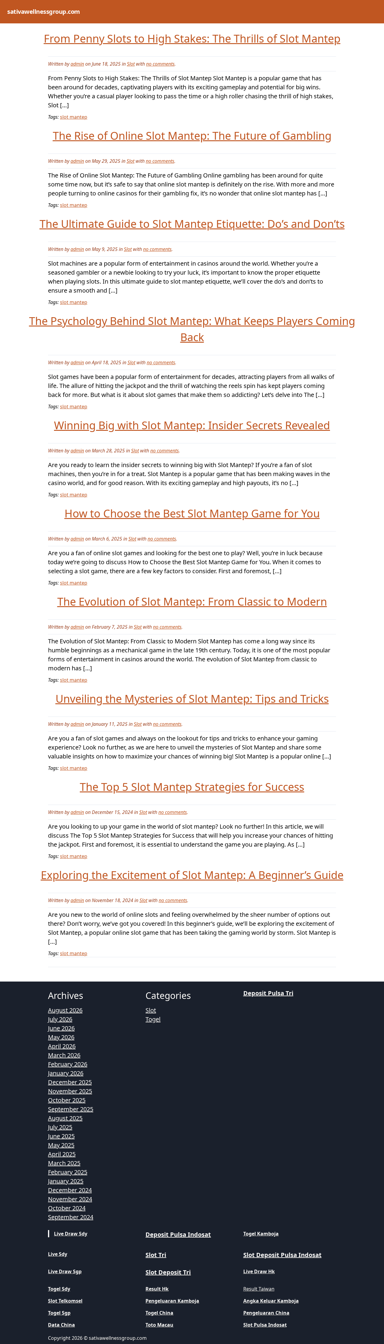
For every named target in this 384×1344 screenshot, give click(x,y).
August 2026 (65, 1010)
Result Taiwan (258, 1289)
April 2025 (62, 1154)
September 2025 (70, 1109)
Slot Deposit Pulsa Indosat (282, 1255)
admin (77, 64)
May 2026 (61, 1037)
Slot (131, 64)
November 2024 (70, 1199)
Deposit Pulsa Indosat (178, 1234)
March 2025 (64, 1163)
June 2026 (61, 1028)
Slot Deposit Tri (168, 1272)
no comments (160, 64)
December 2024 (70, 1190)
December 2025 (70, 1082)
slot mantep (73, 117)
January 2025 (65, 1181)
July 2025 (60, 1127)
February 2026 (67, 1064)
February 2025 (67, 1172)
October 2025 (67, 1100)
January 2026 (65, 1073)
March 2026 (64, 1055)
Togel (153, 1019)
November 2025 (70, 1091)
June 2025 (61, 1136)
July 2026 (60, 1019)
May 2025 (61, 1145)
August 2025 (65, 1118)
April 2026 (62, 1046)
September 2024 (70, 1217)
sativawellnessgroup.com (43, 11)
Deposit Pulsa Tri (268, 993)
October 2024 (67, 1208)
